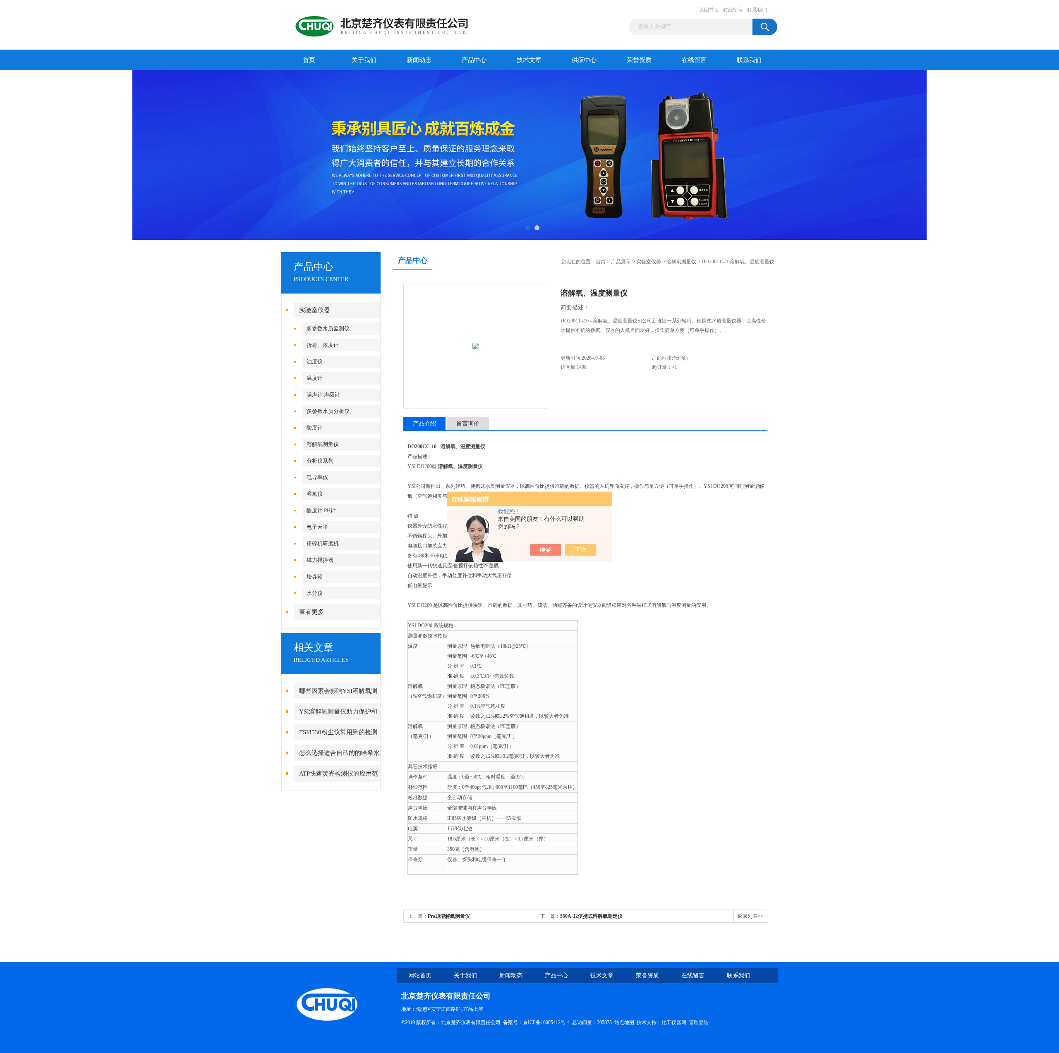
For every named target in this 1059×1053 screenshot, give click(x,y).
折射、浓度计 (323, 345)
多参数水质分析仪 (328, 411)
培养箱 (315, 576)
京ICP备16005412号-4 (546, 1022)
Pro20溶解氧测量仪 (449, 916)
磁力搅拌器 (320, 560)
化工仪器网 (673, 1022)
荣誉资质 (639, 60)
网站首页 (419, 975)
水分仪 (315, 593)
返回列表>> (750, 916)
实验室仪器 (314, 310)
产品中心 (474, 60)
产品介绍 (424, 423)
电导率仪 (317, 477)
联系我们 (757, 10)
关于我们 (364, 60)
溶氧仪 (315, 494)
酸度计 (315, 428)
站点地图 (624, 1022)
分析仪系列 (320, 461)
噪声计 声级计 (323, 395)
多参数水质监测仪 (328, 328)
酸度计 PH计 (321, 510)
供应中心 (584, 60)
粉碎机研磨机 (323, 543)
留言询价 (467, 423)
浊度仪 (315, 361)
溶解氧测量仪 (323, 444)
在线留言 (733, 10)
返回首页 (709, 10)
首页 (309, 60)
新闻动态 (419, 60)
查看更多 (311, 612)
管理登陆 (699, 1022)
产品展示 (621, 262)
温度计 (315, 378)
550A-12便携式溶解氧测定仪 (591, 916)
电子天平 (317, 527)
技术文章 (529, 60)
